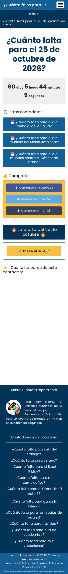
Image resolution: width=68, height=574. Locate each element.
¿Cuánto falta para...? (25, 5)
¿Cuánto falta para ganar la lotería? (34, 504)
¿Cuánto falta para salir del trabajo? (34, 451)
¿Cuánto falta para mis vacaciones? (34, 543)
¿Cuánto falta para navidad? (34, 523)
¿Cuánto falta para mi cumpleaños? (34, 480)
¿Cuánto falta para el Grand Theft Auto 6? (34, 491)
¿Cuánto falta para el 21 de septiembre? (34, 532)
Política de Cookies (34, 563)
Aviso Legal (12, 563)
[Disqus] (34, 325)
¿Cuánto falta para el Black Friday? (34, 469)
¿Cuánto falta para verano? (34, 460)
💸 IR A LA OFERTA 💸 (34, 251)
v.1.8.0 (42, 567)
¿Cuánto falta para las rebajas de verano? (34, 515)
